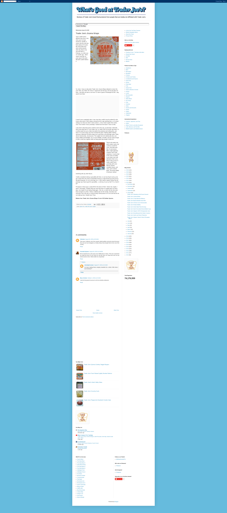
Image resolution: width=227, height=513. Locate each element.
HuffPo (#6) (80, 488)
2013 (127, 248)
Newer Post (79, 310)
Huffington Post (81, 470)
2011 (127, 252)
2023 (127, 176)
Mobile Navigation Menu (132, 32)
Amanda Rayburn (84, 251)
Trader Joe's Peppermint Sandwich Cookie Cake (97, 400)
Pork (127, 102)
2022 (127, 178)
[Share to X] (101, 204)
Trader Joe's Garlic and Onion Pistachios (137, 215)
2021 (127, 180)
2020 (127, 182)
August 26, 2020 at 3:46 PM (96, 251)
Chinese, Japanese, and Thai (133, 121)
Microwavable (129, 95)
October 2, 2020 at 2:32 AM (94, 278)
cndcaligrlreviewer (89, 265)
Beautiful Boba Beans (82, 448)
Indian (127, 123)
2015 (127, 244)
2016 (127, 242)
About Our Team (130, 34)
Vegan (127, 111)
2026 (127, 170)
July (128, 221)
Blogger (116, 501)
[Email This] (97, 204)
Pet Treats (128, 100)
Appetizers (128, 68)
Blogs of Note (80, 486)
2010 (127, 255)
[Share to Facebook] (102, 204)
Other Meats (129, 98)
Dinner (127, 82)
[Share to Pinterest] (104, 204)
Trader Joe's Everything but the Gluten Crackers (138, 213)
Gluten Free (129, 88)
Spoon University (81, 484)
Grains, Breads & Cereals (132, 89)
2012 (127, 250)
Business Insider (81, 475)
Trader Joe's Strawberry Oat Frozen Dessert (137, 194)
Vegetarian (128, 113)
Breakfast (128, 73)
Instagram (118, 472)
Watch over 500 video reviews (132, 42)
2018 (127, 238)
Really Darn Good (130, 54)
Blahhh (127, 61)
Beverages (128, 71)
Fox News (79, 473)
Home (97, 310)
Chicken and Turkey (131, 77)
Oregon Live (80, 493)
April (128, 227)
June (128, 223)
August (129, 192)
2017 (127, 240)
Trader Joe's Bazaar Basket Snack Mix (136, 200)
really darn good (88, 206)
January (129, 233)
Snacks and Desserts (131, 107)
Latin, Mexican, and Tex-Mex (133, 127)
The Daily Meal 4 (81, 468)
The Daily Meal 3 (81, 466)
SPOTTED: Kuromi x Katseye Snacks (86, 431)
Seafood (128, 104)
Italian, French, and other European (134, 125)
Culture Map (80, 491)
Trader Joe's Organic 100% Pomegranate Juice (138, 211)
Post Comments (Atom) (87, 317)
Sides (127, 106)
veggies (94, 206)
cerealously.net (81, 441)
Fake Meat (128, 84)
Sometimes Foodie (82, 447)
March (129, 229)
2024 (127, 174)
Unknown (82, 239)
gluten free (82, 206)
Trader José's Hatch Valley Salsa (93, 382)
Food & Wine (80, 459)
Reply (81, 246)
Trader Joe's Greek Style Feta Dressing (136, 207)
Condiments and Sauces (132, 78)
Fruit (127, 86)
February (129, 231)
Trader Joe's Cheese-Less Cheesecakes (137, 202)
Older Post (116, 310)
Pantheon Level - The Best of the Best (135, 52)
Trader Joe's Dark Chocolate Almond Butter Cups (139, 209)
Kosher (127, 91)
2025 (127, 172)
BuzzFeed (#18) (81, 490)
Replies (83, 262)
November (130, 186)
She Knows (80, 495)
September (130, 190)
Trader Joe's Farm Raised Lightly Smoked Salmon (98, 373)
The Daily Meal (80, 461)
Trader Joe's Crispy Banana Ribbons (136, 198)
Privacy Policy (129, 36)
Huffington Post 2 (81, 472)
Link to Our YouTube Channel (133, 30)
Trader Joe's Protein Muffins (134, 204)
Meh (127, 57)
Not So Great (129, 59)
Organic (128, 97)
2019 (127, 236)
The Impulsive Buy (82, 430)
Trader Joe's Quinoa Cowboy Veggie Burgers (96, 364)
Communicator (80, 477)
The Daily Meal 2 (81, 463)
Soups (127, 109)
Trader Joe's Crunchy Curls (91, 391)
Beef (127, 69)
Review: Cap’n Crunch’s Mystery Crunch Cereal (88, 443)
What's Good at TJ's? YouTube (85, 435)
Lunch (127, 93)
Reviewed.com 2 (81, 482)
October (129, 188)
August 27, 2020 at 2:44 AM (100, 265)
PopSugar (79, 479)
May (128, 225)
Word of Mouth (80, 497)
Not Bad (128, 56)
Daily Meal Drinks (81, 464)
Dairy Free (128, 80)
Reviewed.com (80, 481)
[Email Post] (94, 204)
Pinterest (118, 465)
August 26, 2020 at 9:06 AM (92, 239)
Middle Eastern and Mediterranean (134, 128)
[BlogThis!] (99, 204)
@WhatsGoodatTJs (121, 459)
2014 (127, 246)
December (130, 184)
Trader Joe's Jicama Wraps (133, 196)
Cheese (128, 75)
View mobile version (97, 313)
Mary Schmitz (83, 278)
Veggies (128, 115)
